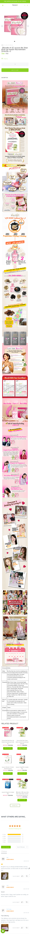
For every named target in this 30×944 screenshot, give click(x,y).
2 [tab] (15, 41)
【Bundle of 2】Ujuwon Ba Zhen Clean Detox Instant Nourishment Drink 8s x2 (22, 793)
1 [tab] (14, 41)
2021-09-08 (26, 889)
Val (7, 885)
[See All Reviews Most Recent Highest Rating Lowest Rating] (22, 847)
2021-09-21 (26, 861)
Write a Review (6, 847)
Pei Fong (9, 909)
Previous (2, 26)
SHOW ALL (15, 805)
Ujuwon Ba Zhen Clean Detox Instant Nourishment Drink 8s (22, 742)
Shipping (5, 58)
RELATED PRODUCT (9, 723)
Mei (7, 857)
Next (28, 26)
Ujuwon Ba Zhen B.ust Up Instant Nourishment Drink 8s (8, 742)
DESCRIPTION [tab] (4, 77)
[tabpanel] (15, 25)
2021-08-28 (26, 912)
